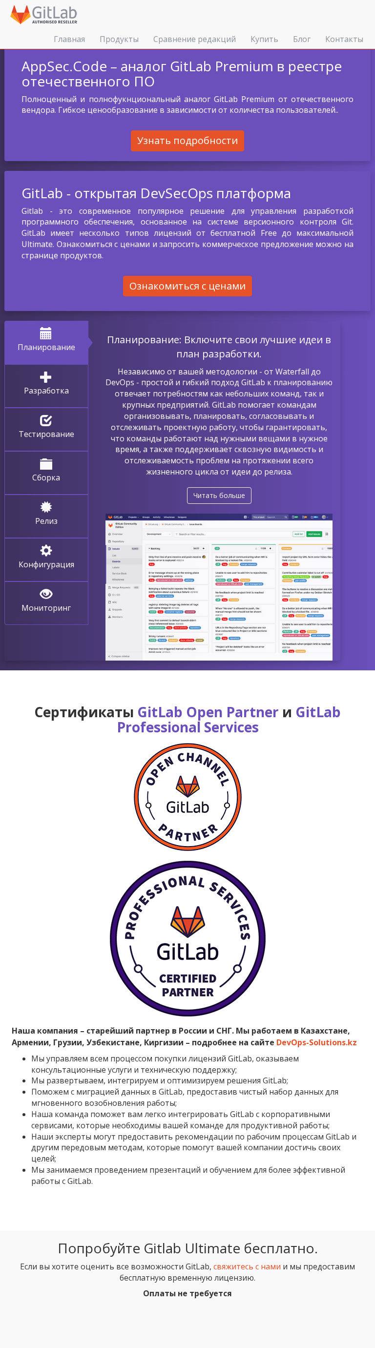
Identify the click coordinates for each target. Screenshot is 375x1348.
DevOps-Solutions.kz (316, 1042)
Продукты (119, 39)
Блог (302, 39)
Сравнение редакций (194, 39)
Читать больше (219, 495)
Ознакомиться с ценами (187, 285)
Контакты (344, 39)
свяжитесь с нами (247, 1266)
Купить (264, 39)
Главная (69, 39)
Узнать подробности (187, 140)
